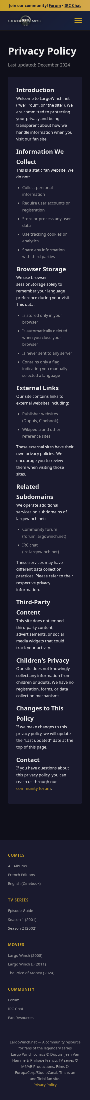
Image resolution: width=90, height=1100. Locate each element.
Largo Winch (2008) (25, 955)
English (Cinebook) (24, 883)
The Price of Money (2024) (31, 972)
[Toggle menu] (78, 20)
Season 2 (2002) (22, 928)
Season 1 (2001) (22, 919)
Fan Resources (21, 1017)
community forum (33, 788)
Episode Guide (20, 910)
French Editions (21, 874)
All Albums (17, 865)
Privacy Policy (45, 1084)
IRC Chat (72, 5)
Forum (55, 5)
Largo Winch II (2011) (27, 964)
